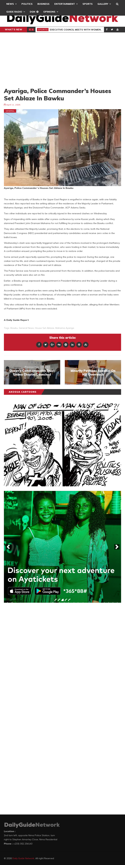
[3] (62, 600)
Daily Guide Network (23, 858)
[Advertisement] (62, 60)
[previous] (8, 546)
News (10, 3)
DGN (32, 11)
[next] (116, 546)
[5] (69, 600)
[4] (66, 600)
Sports (88, 3)
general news (26, 328)
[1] (56, 600)
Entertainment (64, 3)
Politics (27, 3)
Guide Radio (14, 11)
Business (43, 3)
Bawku (14, 328)
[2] (59, 600)
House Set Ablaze (44, 328)
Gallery (102, 3)
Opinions (49, 11)
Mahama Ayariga (64, 328)
